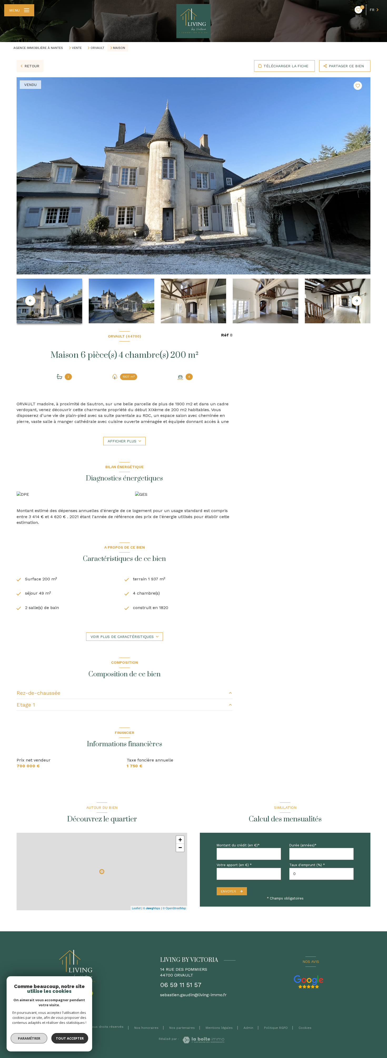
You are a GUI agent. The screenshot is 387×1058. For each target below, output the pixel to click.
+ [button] (180, 839)
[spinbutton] (321, 874)
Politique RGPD (276, 1028)
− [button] (180, 847)
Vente (77, 47)
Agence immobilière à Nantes (38, 48)
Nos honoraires (146, 1028)
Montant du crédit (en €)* (238, 845)
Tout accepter (70, 1038)
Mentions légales (219, 1028)
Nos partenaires (182, 1028)
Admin (248, 1028)
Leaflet (136, 908)
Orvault (97, 47)
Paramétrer (29, 1038)
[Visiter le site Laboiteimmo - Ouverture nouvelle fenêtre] (203, 1040)
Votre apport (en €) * (234, 865)
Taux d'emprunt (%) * (307, 865)
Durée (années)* (302, 845)
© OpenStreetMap (174, 908)
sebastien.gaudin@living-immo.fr (193, 994)
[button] (356, 300)
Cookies (305, 1028)
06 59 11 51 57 (180, 985)
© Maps (151, 908)
